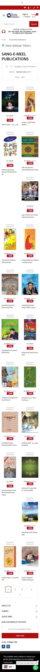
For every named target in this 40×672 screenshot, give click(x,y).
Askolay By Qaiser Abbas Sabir (29, 533)
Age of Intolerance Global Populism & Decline (30, 216)
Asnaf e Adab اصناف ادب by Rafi (10, 579)
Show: (17, 77)
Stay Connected (9, 642)
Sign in (25, 14)
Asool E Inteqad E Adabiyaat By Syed (27, 579)
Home (4, 40)
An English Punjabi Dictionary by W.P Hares (9, 444)
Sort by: (11, 72)
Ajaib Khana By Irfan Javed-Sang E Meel (8, 306)
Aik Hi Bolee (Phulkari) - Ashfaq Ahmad (9, 261)
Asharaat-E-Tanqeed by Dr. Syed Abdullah (29, 489)
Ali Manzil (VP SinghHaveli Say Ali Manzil (9, 399)
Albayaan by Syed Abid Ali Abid (30, 354)
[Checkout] (37, 8)
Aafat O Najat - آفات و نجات (10, 125)
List (11, 66)
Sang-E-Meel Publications (10, 88)
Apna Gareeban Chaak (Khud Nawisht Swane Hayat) (9, 492)
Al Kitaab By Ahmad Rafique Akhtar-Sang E (28, 306)
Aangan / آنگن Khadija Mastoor (28, 123)
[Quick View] (16, 102)
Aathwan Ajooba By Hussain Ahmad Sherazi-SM (9, 172)
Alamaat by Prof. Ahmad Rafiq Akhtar (9, 351)
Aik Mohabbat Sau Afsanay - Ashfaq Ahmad (30, 261)
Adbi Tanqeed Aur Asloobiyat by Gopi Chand (30, 169)
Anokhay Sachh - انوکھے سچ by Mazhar (30, 444)
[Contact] (34, 8)
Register (27, 16)
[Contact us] (35, 667)
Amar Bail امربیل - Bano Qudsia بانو (29, 399)
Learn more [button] (8, 662)
